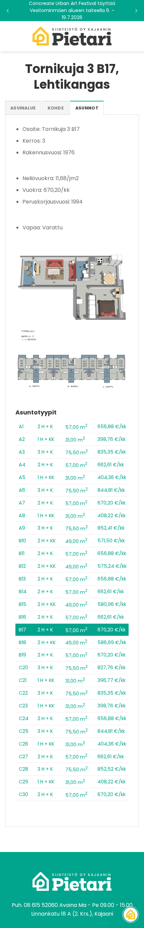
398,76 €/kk (111, 439)
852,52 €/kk (111, 769)
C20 (23, 667)
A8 (22, 515)
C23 (23, 705)
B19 (22, 654)
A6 (22, 490)
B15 (22, 604)
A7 (22, 502)
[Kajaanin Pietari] (72, 36)
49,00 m (76, 541)
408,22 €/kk (111, 515)
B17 (22, 629)
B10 (22, 540)
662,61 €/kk (110, 464)
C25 (23, 731)
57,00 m (76, 427)
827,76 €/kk (111, 667)
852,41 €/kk (111, 528)
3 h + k (45, 452)
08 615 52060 (41, 905)
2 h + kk (47, 540)
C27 (23, 756)
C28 (23, 769)
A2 (22, 439)
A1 (21, 426)
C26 (23, 744)
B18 (22, 642)
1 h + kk (46, 439)
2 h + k (45, 426)
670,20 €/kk (111, 502)
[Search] (136, 36)
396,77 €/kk (111, 680)
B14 (22, 591)
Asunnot (86, 108)
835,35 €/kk (111, 452)
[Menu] (9, 36)
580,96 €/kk (111, 604)
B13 (22, 578)
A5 (22, 477)
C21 (22, 680)
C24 (23, 718)
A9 (22, 528)
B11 (21, 553)
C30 (23, 794)
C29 (23, 781)
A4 (22, 464)
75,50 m (76, 452)
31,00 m (75, 440)
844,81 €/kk (111, 490)
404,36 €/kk (111, 477)
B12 (22, 566)
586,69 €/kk (111, 642)
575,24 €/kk (112, 566)
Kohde (56, 108)
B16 (22, 617)
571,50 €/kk (111, 540)
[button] (72, 10)
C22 (23, 693)
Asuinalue (22, 108)
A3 (22, 452)
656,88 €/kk (111, 426)
